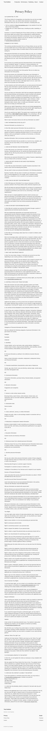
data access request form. (30, 701)
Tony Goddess (7, 2)
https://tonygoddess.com (21, 25)
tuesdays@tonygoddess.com (13, 40)
